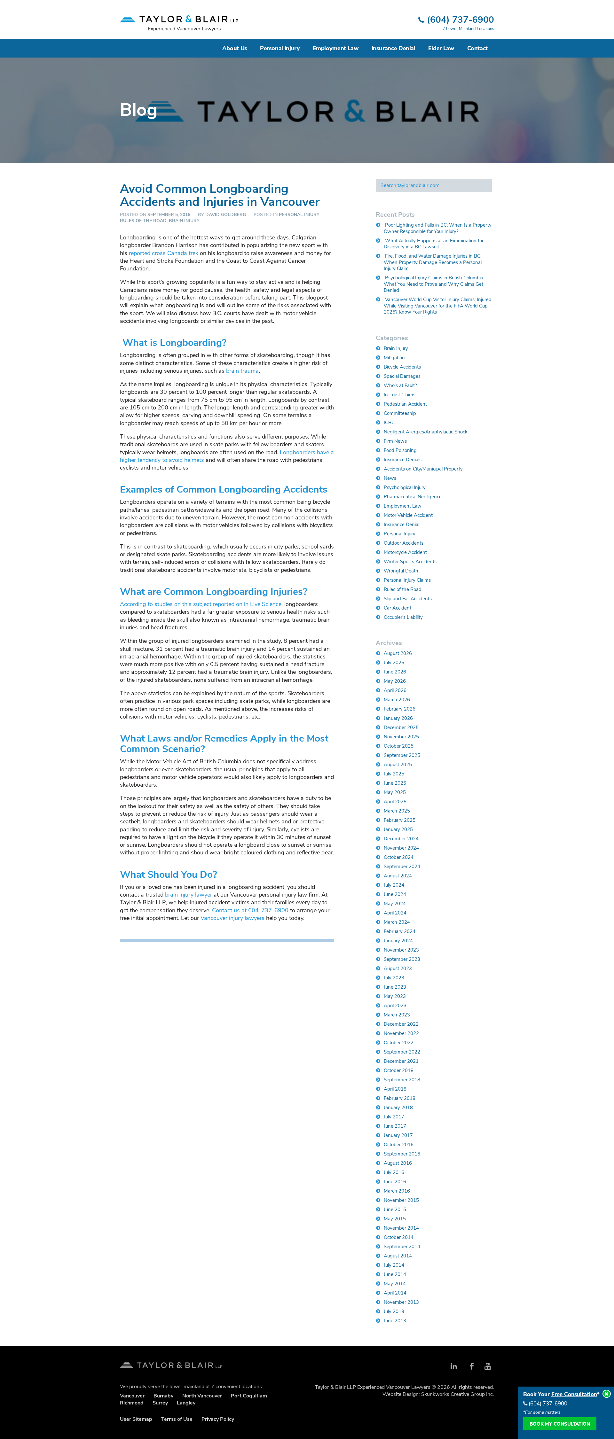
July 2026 (394, 662)
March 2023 (397, 1015)
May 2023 (395, 996)
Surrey (160, 1402)
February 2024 (399, 931)
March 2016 (397, 1191)
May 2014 (395, 1283)
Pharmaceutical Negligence (413, 497)
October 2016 (398, 1144)
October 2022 (398, 1042)
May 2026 (395, 681)
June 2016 (395, 1181)
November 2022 (401, 1033)
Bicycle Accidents (402, 367)
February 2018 (399, 1098)
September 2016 (402, 1154)
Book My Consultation (560, 1424)
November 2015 (401, 1200)
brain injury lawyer (188, 894)
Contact (477, 48)
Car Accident (397, 608)
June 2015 (395, 1209)
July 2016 (394, 1172)
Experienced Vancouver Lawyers (184, 28)
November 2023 (401, 950)
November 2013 (401, 1302)
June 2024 (395, 894)
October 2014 (398, 1237)
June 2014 (395, 1274)
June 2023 (395, 987)
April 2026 (395, 690)
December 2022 (401, 1024)
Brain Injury (184, 220)
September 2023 (402, 959)
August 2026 (398, 653)
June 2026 (395, 672)
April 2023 (395, 1005)
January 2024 (398, 940)
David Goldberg (225, 214)
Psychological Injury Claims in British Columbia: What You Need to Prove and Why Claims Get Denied (434, 284)
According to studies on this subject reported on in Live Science (200, 604)
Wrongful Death (401, 571)
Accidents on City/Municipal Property (423, 469)
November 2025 (401, 737)
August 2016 (398, 1163)
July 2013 (394, 1311)
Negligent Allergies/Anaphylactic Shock (426, 432)
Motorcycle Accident (405, 552)
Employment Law (336, 48)
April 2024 (395, 913)
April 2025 (395, 801)
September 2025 (402, 755)
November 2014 (401, 1228)
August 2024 (398, 876)
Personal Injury (280, 48)
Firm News (395, 441)
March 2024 (397, 922)
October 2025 (398, 746)
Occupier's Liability (403, 617)
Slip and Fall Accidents (408, 598)
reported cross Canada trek (163, 253)
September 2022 (402, 1052)
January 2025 (398, 829)
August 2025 (398, 764)
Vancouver (132, 1395)
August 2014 (398, 1256)
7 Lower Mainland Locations (468, 29)
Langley (186, 1402)
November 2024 (401, 848)
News (390, 478)
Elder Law (441, 48)
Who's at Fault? (400, 385)
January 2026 (398, 718)
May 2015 (395, 1219)
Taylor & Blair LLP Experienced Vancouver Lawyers (171, 1363)
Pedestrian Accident (405, 404)
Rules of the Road (143, 220)
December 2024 (401, 839)
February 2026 (399, 709)
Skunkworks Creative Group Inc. (457, 1394)
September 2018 (402, 1080)
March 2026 (397, 699)
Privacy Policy (217, 1419)
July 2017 (394, 1117)
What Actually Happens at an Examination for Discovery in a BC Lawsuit (434, 243)
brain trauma (242, 371)
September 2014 (402, 1246)
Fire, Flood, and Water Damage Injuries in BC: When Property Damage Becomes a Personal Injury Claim (433, 262)
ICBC (389, 422)
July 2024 (394, 885)
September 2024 (402, 866)
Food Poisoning (400, 450)
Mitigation (394, 357)
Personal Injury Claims (407, 580)
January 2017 (398, 1135)
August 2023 (398, 968)
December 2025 (401, 727)
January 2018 (398, 1107)
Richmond (132, 1402)
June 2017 (395, 1126)
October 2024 (398, 857)
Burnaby (163, 1395)
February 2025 (399, 820)
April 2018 (395, 1089)
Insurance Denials (402, 459)
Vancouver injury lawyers (232, 918)
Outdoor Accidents (403, 543)
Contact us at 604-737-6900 (250, 910)
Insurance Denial (393, 48)
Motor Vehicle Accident (408, 515)
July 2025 (394, 774)
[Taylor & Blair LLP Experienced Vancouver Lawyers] (179, 16)
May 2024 (395, 903)
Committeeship (400, 413)
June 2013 (395, 1321)
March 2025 (397, 811)
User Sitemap (136, 1419)
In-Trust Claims (399, 395)
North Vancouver (202, 1395)
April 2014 (395, 1293)
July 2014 (394, 1265)
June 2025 (395, 783)
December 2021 (401, 1061)
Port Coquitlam (249, 1395)
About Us (234, 48)
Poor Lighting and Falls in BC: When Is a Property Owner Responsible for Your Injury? (438, 228)
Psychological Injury (405, 487)
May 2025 (395, 792)
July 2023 (394, 978)
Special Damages (402, 376)
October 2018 (398, 1070)
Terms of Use (177, 1419)
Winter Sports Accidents (410, 561)
